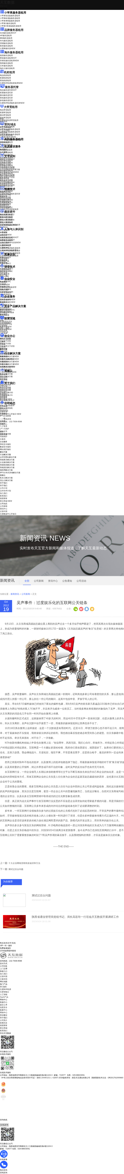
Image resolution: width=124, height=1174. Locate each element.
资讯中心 (3, 409)
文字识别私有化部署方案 (10, 169)
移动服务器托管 (6, 95)
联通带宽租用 (5, 112)
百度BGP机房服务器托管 (12, 103)
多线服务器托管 (6, 100)
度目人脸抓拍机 (6, 222)
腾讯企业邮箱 (5, 339)
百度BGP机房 (5, 989)
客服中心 (3, 1002)
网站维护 (5, 312)
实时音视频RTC (6, 208)
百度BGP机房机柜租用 (11, 83)
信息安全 (3, 1007)
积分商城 (6, 399)
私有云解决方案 (6, 374)
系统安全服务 (7, 299)
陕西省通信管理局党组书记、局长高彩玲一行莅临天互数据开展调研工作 (75, 916)
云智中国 (3, 411)
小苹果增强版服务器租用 (10, 21)
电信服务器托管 (8, 90)
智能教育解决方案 (7, 460)
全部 (26, 581)
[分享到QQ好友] (86, 608)
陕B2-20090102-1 (44, 1078)
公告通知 (67, 581)
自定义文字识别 (6, 180)
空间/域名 (10, 124)
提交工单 (3, 1005)
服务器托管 (12, 87)
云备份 (2, 439)
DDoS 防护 (4, 142)
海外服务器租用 (13, 52)
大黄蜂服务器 (7, 48)
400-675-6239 (6, 1122)
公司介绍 (3, 386)
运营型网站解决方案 (8, 457)
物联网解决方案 (6, 470)
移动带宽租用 (5, 115)
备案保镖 (5, 329)
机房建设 (3, 149)
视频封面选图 (5, 197)
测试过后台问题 (15, 869)
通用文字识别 (7, 159)
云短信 (2, 347)
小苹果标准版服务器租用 (10, 18)
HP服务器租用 (6, 35)
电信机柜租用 (5, 75)
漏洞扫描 (5, 309)
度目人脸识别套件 (7, 220)
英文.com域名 (5, 127)
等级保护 (3, 282)
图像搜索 (3, 260)
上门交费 (3, 969)
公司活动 (81, 581)
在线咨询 (4, 1125)
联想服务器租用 (6, 46)
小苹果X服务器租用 (8, 23)
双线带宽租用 (5, 118)
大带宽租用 (11, 106)
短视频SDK (4, 205)
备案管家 (5, 327)
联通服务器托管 (6, 93)
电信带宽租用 (5, 110)
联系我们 (3, 394)
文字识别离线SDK (7, 182)
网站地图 (3, 982)
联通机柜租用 (5, 78)
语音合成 (3, 272)
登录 (2, 432)
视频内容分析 (5, 192)
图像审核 (3, 263)
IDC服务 (3, 987)
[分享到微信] (75, 608)
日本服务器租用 (6, 66)
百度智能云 (4, 992)
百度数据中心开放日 (10, 414)
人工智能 (3, 152)
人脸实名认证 (7, 240)
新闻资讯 (15, 594)
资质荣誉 (3, 396)
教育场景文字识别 (7, 175)
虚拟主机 (3, 133)
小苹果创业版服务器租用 (10, 16)
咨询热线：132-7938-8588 (11, 422)
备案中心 (3, 1010)
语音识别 (5, 270)
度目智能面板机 (8, 225)
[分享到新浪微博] (81, 608)
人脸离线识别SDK (9, 237)
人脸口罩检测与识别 (10, 242)
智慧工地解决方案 (9, 364)
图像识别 (5, 257)
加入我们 (3, 391)
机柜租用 (9, 72)
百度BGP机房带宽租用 (9, 120)
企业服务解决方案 (7, 462)
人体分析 (5, 235)
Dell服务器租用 (8, 33)
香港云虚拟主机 (6, 135)
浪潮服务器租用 (6, 43)
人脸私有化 (4, 248)
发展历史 (3, 1023)
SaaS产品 (4, 332)
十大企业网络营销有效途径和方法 (24, 863)
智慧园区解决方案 (9, 362)
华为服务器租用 (6, 41)
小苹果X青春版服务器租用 (10, 26)
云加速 (2, 344)
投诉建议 (3, 1015)
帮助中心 (3, 424)
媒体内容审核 (5, 195)
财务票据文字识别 (7, 177)
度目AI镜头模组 (6, 217)
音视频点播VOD (6, 200)
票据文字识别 (5, 164)
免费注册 (3, 434)
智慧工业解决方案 (9, 359)
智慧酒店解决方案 (9, 356)
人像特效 (5, 245)
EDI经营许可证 (6, 324)
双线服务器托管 (6, 98)
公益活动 (3, 979)
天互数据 (7, 2)
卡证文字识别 (5, 162)
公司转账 (3, 966)
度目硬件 (9, 211)
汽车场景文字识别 (7, 167)
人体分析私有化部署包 (9, 250)
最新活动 (3, 6)
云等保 (5, 285)
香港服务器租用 (8, 58)
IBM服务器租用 (6, 38)
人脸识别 (3, 232)
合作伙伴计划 (5, 389)
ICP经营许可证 (6, 321)
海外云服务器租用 (7, 68)
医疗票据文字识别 (9, 172)
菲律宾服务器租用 (9, 61)
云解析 (2, 342)
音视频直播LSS (6, 202)
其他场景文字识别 (7, 185)
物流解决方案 (7, 367)
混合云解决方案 (6, 376)
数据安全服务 (7, 302)
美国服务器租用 (6, 55)
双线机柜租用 (5, 80)
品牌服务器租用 (13, 29)
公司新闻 (3, 406)
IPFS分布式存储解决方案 (10, 473)
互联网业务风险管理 (8, 287)
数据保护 (3, 314)
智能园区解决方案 (7, 467)
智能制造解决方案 (7, 465)
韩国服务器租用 (6, 63)
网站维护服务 (5, 449)
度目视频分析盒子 (7, 215)
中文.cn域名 (5, 130)
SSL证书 (5, 292)
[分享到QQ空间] (92, 608)
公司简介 (3, 1020)
